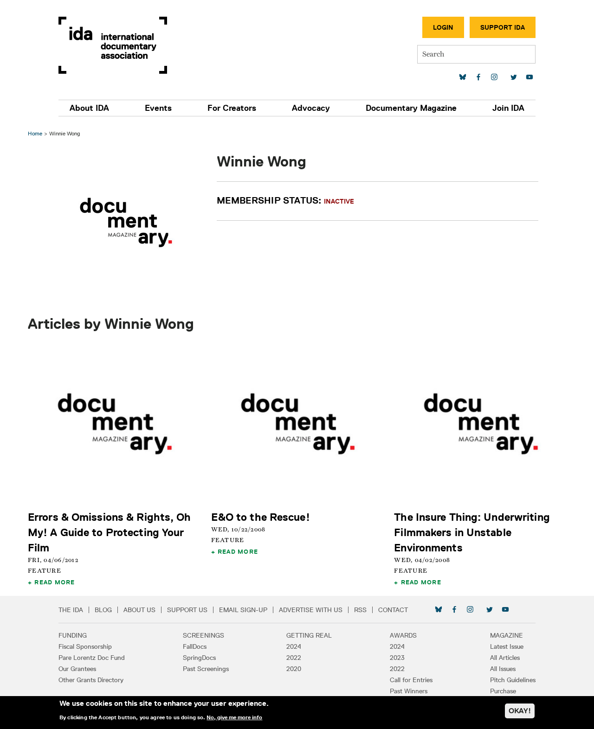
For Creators (231, 108)
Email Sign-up (243, 610)
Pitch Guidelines (513, 680)
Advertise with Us (310, 610)
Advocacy (311, 108)
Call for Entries (411, 680)
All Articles (505, 657)
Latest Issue (506, 646)
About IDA (89, 108)
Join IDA (508, 108)
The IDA (70, 610)
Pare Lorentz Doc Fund (91, 657)
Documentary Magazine (411, 108)
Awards (403, 635)
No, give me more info (234, 717)
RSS (360, 610)
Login (443, 27)
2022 (293, 657)
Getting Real (309, 635)
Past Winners (408, 691)
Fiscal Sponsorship (85, 646)
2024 (293, 646)
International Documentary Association (112, 45)
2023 (397, 657)
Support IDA (502, 27)
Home (35, 133)
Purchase (503, 691)
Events (158, 108)
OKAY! (520, 710)
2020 (293, 668)
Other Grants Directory (90, 680)
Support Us (187, 610)
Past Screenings (206, 668)
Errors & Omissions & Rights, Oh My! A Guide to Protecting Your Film (109, 532)
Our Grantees (77, 668)
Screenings (203, 635)
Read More (54, 582)
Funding (72, 635)
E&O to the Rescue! (260, 517)
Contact (393, 610)
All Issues (503, 668)
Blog (103, 610)
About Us (139, 610)
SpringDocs (199, 657)
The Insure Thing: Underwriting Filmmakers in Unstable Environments (471, 532)
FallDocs (195, 646)
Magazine (506, 635)
